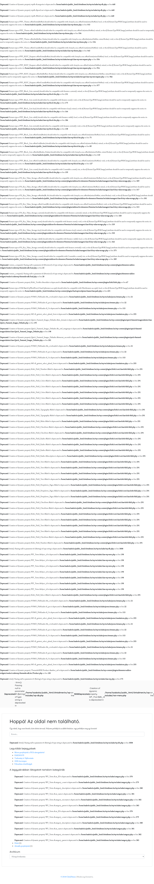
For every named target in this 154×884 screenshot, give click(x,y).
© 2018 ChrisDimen (68, 876)
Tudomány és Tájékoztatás (23, 758)
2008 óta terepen (20, 761)
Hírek (16, 843)
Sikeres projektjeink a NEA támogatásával (29, 752)
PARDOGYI (19, 755)
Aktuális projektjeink (22, 846)
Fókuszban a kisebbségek (23, 764)
